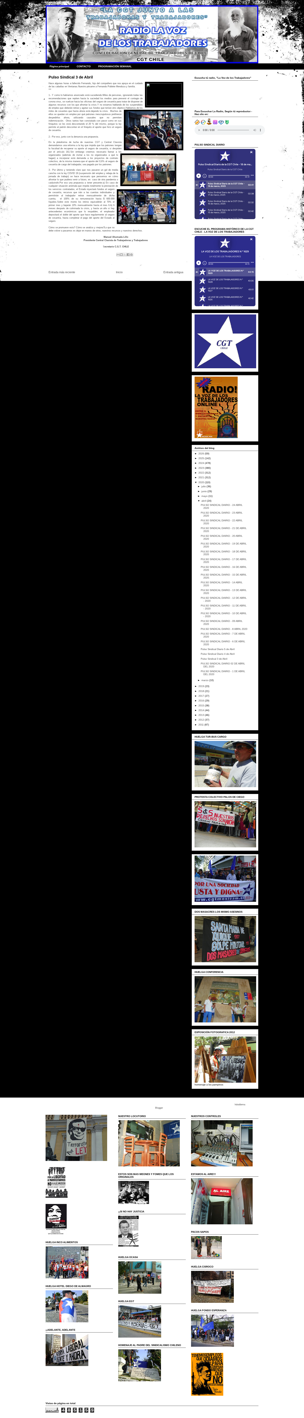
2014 (201, 710)
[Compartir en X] (124, 254)
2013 (201, 715)
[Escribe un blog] (121, 254)
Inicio (119, 272)
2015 (201, 705)
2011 (201, 724)
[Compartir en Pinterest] (131, 254)
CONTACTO (84, 66)
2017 (201, 695)
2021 (201, 477)
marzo (205, 680)
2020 (201, 482)
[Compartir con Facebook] (128, 254)
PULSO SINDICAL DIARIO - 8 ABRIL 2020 (224, 629)
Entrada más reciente (62, 272)
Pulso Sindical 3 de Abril (214, 658)
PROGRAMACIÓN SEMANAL (115, 66)
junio (204, 491)
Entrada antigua (173, 272)
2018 (201, 691)
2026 (201, 453)
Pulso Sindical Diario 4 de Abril (218, 653)
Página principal (59, 66)
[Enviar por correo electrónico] (118, 254)
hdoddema (240, 1104)
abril (204, 500)
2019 (201, 686)
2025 (201, 458)
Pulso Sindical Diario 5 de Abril (218, 649)
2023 (201, 468)
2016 (201, 700)
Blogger (159, 1108)
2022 (201, 472)
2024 (201, 463)
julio (204, 486)
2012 (201, 719)
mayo (204, 496)
